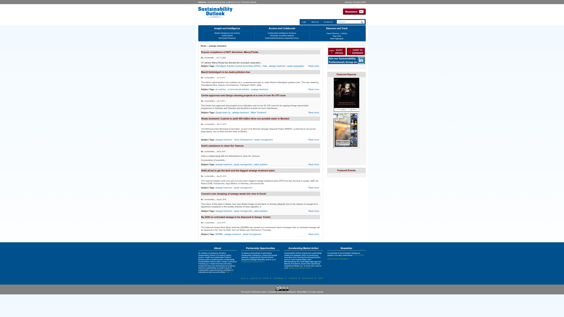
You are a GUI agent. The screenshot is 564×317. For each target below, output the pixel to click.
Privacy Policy (307, 278)
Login (304, 22)
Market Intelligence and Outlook (227, 33)
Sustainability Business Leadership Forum (282, 38)
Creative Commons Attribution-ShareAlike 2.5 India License (295, 291)
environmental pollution (239, 89)
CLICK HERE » (359, 255)
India (265, 65)
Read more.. (314, 65)
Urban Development (243, 139)
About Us (315, 22)
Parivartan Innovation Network (282, 35)
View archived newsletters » (338, 258)
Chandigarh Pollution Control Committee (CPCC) (238, 65)
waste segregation (295, 65)
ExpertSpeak (278, 278)
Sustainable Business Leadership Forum (224, 2)
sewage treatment (277, 65)
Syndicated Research (227, 38)
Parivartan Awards (249, 2)
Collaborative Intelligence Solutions (282, 33)
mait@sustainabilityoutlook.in (253, 261)
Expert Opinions (333, 33)
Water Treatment (258, 112)
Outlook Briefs (227, 35)
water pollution (261, 164)
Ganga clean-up (223, 112)
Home (203, 45)
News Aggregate (337, 38)
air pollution (221, 89)
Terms (320, 278)
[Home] (217, 12)
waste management (263, 139)
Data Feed (337, 36)
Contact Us (328, 22)
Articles (344, 33)
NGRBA (219, 234)
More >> (229, 272)
